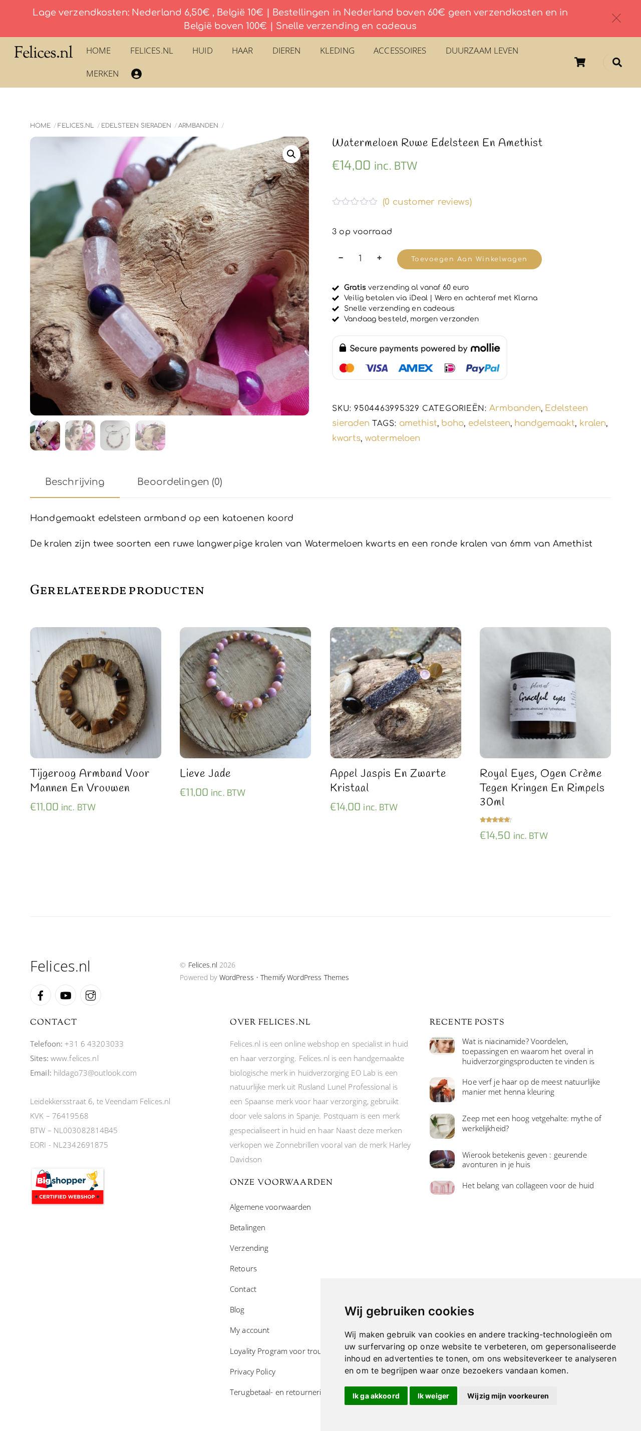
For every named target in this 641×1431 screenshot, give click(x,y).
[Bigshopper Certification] (67, 1203)
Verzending (249, 1248)
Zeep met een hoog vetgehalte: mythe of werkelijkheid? (531, 1123)
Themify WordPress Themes (304, 977)
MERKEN (102, 73)
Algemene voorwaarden (270, 1207)
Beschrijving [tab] (75, 482)
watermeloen (392, 438)
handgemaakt (544, 423)
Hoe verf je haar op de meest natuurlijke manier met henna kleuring (531, 1087)
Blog (237, 1309)
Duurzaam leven (482, 50)
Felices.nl (151, 50)
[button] (291, 154)
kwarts (346, 438)
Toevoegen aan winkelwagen (469, 259)
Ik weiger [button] (433, 1395)
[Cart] (580, 62)
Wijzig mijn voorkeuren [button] (508, 1395)
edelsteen (489, 423)
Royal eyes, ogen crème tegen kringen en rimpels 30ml (542, 788)
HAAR (242, 50)
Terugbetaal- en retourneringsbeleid (292, 1392)
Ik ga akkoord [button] (376, 1395)
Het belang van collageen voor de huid (528, 1185)
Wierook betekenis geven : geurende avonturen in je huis (524, 1160)
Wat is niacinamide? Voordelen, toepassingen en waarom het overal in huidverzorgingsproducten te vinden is (528, 1051)
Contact (243, 1289)
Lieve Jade (205, 774)
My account (249, 1330)
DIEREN (286, 50)
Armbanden (198, 125)
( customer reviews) (427, 202)
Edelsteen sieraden (136, 125)
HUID (202, 50)
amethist (418, 423)
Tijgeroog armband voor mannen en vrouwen (90, 781)
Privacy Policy (252, 1371)
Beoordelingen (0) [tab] (179, 482)
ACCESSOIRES (400, 50)
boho (452, 423)
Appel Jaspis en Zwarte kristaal (388, 781)
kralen (592, 423)
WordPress (236, 977)
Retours (243, 1268)
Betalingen (247, 1227)
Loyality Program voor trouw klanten (292, 1351)
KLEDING (337, 50)
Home (98, 50)
